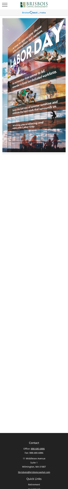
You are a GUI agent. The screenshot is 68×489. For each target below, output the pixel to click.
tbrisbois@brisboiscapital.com (34, 472)
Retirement (34, 484)
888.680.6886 (38, 448)
